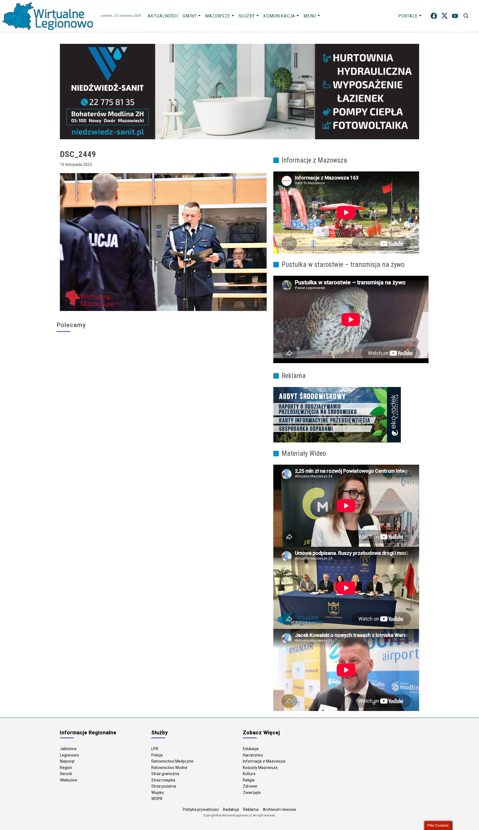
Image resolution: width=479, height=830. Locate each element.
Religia (248, 780)
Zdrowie (250, 786)
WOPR (156, 798)
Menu (310, 16)
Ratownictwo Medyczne (172, 761)
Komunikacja (279, 16)
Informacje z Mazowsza (264, 761)
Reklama (251, 809)
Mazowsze (217, 16)
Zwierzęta (252, 792)
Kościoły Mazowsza (260, 767)
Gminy (190, 16)
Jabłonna (68, 749)
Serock (66, 773)
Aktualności (163, 16)
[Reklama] (337, 414)
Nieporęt (67, 761)
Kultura (249, 773)
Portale (408, 16)
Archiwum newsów (279, 809)
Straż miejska (163, 780)
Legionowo (69, 755)
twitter (444, 16)
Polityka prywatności (201, 809)
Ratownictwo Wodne (169, 767)
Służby (247, 16)
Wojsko (157, 792)
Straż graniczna (165, 773)
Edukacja (251, 749)
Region (66, 767)
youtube (455, 16)
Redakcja (231, 809)
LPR (154, 749)
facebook (433, 16)
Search (465, 16)
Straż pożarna (163, 786)
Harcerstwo (253, 755)
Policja (157, 755)
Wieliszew (68, 780)
